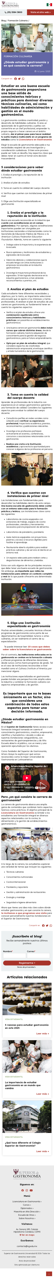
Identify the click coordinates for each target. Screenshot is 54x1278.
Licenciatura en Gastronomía (35, 139)
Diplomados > (27, 1208)
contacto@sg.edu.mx (27, 1246)
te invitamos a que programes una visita (24, 913)
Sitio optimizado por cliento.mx (27, 1265)
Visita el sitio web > (40, 12)
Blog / (4, 20)
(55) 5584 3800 (14, 12)
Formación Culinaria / (19, 20)
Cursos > (27, 1205)
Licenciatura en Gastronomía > (27, 1201)
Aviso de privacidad (27, 1261)
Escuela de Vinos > (27, 1215)
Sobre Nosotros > (27, 1218)
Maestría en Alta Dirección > (27, 1211)
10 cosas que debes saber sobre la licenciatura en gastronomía (27, 648)
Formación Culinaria (18, 56)
